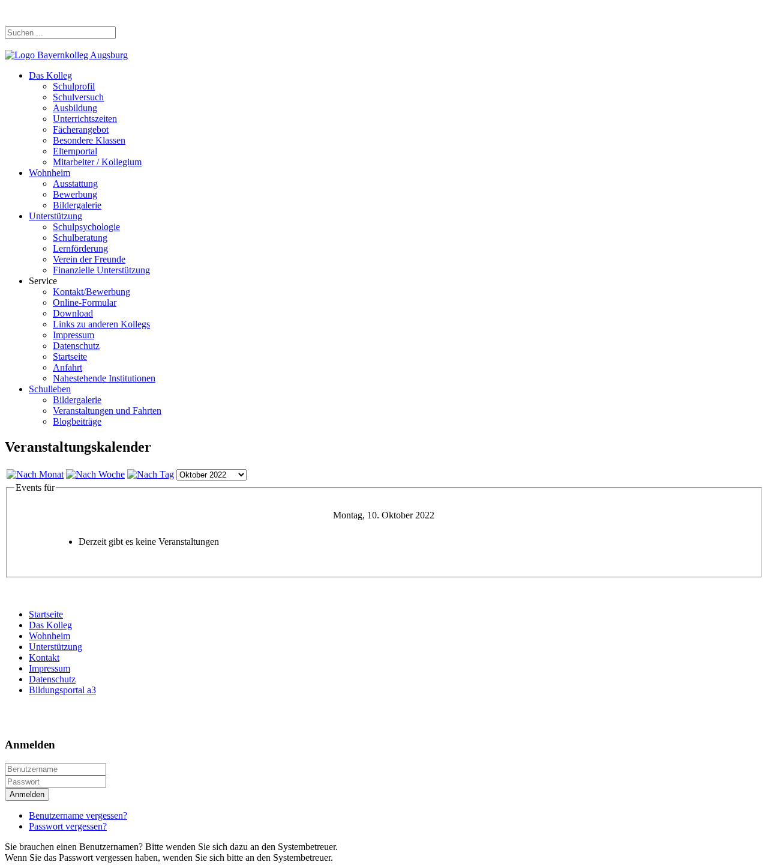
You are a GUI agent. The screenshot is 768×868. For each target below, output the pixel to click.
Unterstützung (55, 216)
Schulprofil (74, 86)
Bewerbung (75, 194)
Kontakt (44, 657)
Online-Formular (84, 302)
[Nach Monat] (35, 474)
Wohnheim (49, 173)
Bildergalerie (77, 205)
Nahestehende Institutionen (104, 378)
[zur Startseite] (66, 55)
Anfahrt (67, 367)
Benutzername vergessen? (78, 815)
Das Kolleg (50, 75)
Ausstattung (75, 183)
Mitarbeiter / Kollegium (97, 162)
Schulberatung (80, 237)
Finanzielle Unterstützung (101, 270)
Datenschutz (76, 346)
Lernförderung (80, 248)
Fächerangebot (81, 129)
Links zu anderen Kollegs (101, 324)
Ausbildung (75, 108)
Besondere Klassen (89, 140)
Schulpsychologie (86, 227)
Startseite (70, 356)
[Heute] (150, 474)
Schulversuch (78, 97)
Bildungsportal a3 (62, 690)
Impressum (73, 335)
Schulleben (50, 389)
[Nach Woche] (95, 474)
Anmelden (27, 794)
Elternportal (75, 151)
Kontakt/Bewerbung (91, 292)
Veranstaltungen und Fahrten (107, 410)
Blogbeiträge (77, 421)
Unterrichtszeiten (85, 119)
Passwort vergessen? (68, 826)
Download (73, 313)
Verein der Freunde (89, 259)
